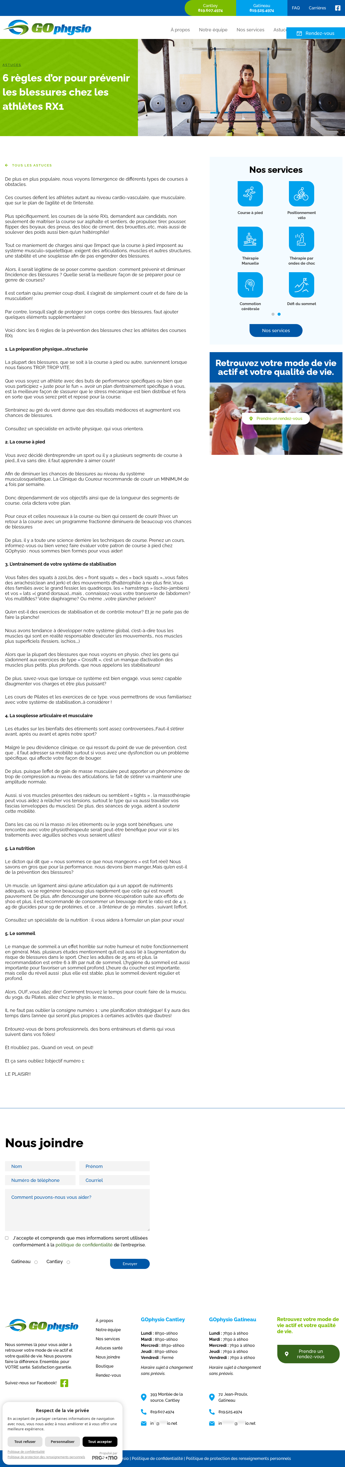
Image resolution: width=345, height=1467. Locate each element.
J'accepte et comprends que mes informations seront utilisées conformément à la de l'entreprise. (80, 1241)
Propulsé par (108, 1453)
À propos (180, 29)
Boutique (104, 1366)
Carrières (317, 8)
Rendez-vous (320, 33)
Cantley (54, 1261)
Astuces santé (109, 1348)
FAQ (296, 8)
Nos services (250, 29)
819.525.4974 (230, 1411)
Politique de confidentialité (157, 1458)
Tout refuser (25, 1441)
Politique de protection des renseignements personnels (238, 1458)
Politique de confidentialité (26, 1452)
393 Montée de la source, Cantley (166, 1397)
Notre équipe (213, 29)
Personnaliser (63, 1441)
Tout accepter (100, 1441)
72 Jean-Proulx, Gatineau (233, 1397)
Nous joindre (108, 1357)
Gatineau (21, 1261)
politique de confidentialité (84, 1244)
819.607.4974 (162, 1411)
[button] (273, 314)
